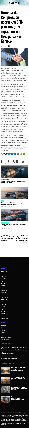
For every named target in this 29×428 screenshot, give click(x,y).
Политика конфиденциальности (13, 421)
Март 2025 (3, 311)
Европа (3, 332)
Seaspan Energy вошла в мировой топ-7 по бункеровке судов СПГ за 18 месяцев (13, 225)
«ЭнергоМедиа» (8, 414)
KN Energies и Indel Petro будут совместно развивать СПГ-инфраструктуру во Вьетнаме (13, 203)
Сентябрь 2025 (4, 297)
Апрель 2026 (4, 281)
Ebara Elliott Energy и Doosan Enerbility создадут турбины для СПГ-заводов (19, 388)
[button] (2, 154)
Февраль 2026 (4, 285)
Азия (2, 201)
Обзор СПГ (14, 2)
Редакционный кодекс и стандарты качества (10, 420)
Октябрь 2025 (4, 295)
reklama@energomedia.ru (17, 423)
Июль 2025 (3, 302)
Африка (3, 330)
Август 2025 (4, 299)
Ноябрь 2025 (4, 292)
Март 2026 (3, 283)
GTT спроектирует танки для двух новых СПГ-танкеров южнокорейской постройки (19, 398)
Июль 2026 (3, 274)
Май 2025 (3, 306)
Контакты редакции (21, 419)
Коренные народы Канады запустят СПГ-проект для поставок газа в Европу (13, 182)
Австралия (3, 325)
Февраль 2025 (4, 313)
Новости (3, 334)
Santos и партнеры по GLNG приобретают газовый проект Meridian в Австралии (18, 379)
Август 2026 (4, 271)
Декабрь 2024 (4, 318)
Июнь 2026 (3, 276)
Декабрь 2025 (4, 290)
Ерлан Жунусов (14, 46)
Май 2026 (3, 278)
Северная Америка (5, 8)
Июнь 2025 (3, 304)
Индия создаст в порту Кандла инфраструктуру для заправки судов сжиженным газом (18, 369)
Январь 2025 (4, 316)
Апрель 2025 (4, 309)
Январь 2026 (4, 288)
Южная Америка (5, 339)
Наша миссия (13, 419)
